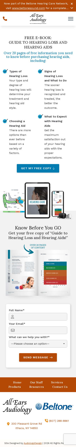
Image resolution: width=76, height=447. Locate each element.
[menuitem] (17, 382)
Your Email (16, 323)
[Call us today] (5, 19)
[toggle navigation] (70, 19)
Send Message (35, 357)
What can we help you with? (28, 337)
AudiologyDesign (33, 443)
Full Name (16, 310)
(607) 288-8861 (59, 420)
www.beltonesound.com (28, 8)
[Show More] (71, 8)
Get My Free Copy (36, 168)
